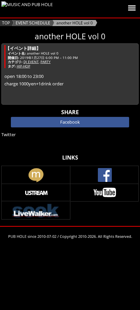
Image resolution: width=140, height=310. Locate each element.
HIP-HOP (23, 66)
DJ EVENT (31, 61)
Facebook (70, 122)
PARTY (45, 61)
